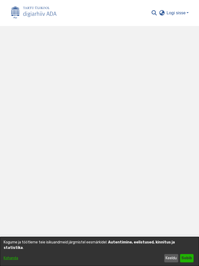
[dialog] (99, 251)
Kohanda (11, 258)
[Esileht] (36, 13)
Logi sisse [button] (177, 12)
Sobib (186, 258)
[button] (154, 13)
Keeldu (171, 258)
